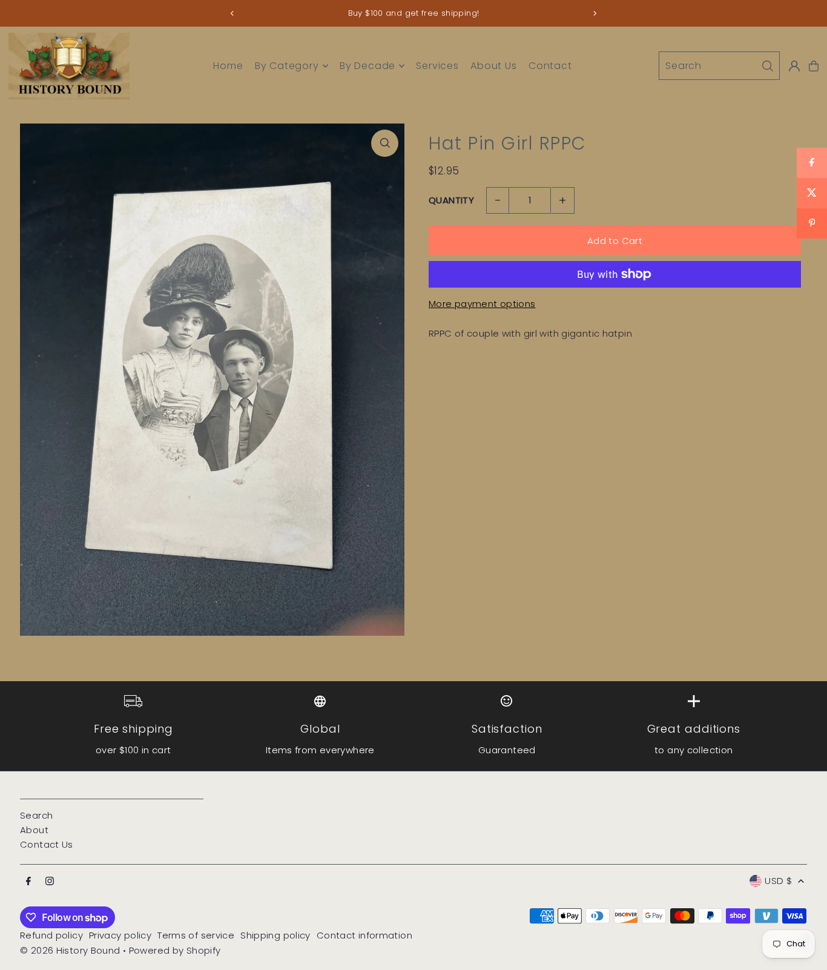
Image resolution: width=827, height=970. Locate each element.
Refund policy (51, 935)
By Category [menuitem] (287, 66)
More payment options (482, 303)
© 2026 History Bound (70, 950)
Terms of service (195, 935)
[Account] (794, 66)
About (34, 829)
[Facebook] (28, 881)
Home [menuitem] (228, 66)
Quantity (451, 200)
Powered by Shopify (175, 950)
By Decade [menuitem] (367, 66)
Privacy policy (120, 935)
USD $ (778, 880)
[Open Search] (719, 65)
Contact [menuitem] (550, 66)
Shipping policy (275, 935)
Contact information (364, 935)
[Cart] (814, 66)
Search (36, 815)
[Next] (594, 13)
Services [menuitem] (437, 66)
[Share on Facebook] (812, 163)
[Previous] (232, 13)
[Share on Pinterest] (812, 223)
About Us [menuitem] (493, 66)
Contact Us (46, 844)
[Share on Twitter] (812, 193)
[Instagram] (49, 881)
